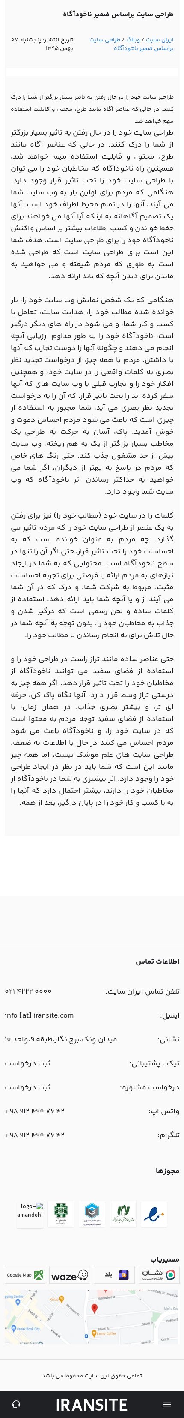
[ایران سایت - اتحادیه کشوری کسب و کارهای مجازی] (92, 1215)
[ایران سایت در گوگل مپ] (25, 1275)
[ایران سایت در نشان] (159, 1275)
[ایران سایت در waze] (69, 1275)
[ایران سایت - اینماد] (154, 1215)
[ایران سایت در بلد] (114, 1275)
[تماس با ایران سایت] (17, 1405)
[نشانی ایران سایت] (92, 1343)
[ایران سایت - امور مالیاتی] (61, 1215)
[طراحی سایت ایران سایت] (92, 1405)
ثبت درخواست (27, 1064)
